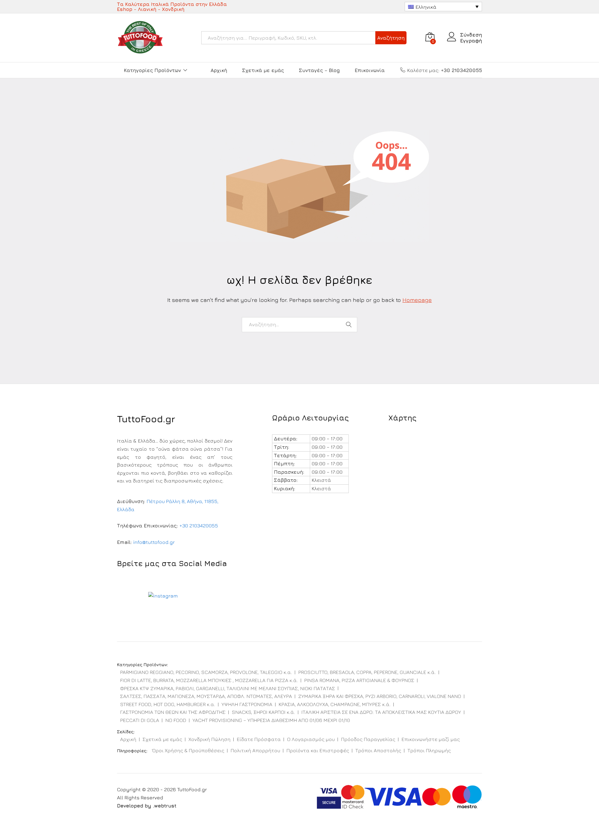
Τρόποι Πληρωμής (429, 750)
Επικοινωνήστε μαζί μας (431, 739)
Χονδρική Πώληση (209, 739)
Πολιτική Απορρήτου (255, 750)
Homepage (417, 300)
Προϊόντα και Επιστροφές (317, 750)
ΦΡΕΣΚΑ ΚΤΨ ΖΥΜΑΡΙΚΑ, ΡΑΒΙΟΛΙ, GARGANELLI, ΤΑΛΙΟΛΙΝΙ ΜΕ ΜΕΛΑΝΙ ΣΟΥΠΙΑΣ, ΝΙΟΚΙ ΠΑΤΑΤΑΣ (227, 688)
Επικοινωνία (370, 70)
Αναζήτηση (391, 38)
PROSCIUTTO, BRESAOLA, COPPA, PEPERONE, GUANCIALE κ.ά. (367, 672)
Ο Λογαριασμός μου (311, 739)
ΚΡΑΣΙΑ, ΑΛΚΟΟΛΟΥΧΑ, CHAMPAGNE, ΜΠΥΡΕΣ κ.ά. (335, 704)
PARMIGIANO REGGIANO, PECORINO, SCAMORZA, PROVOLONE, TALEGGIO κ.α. (206, 672)
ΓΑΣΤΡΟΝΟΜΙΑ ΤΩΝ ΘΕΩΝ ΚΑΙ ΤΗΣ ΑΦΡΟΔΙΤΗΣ (173, 712)
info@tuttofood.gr (154, 542)
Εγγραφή (471, 40)
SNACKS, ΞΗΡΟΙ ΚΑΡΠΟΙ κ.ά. (263, 712)
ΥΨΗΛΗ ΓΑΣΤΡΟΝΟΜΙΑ (247, 704)
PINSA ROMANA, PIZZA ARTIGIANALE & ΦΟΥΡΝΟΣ (359, 680)
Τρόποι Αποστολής (378, 750)
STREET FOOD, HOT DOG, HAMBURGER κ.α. (167, 704)
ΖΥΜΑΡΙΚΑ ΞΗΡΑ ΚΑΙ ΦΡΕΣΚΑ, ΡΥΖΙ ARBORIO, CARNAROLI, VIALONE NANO (379, 696)
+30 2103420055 (198, 525)
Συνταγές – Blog (319, 70)
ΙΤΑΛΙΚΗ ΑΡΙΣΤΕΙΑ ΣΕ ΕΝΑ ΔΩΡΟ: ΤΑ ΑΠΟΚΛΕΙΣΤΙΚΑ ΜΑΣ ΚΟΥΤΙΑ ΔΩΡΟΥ (381, 712)
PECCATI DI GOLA (139, 720)
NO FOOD (175, 720)
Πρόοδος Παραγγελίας (368, 739)
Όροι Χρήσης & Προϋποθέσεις (188, 750)
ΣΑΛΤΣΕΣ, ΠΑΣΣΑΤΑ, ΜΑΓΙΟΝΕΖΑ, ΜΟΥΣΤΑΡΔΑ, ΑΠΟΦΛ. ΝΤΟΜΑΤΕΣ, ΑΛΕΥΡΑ (206, 696)
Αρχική (219, 70)
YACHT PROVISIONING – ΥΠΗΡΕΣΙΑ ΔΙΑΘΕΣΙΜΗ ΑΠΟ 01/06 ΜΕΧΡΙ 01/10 (271, 720)
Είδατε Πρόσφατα (259, 739)
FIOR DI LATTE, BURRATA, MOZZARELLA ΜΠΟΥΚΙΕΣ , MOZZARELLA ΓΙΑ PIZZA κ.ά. (209, 680)
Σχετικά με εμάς (263, 70)
